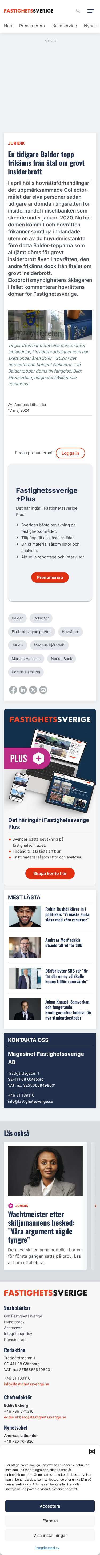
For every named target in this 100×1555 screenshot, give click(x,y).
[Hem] (29, 11)
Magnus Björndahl (49, 645)
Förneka (50, 1520)
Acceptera (50, 1506)
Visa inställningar (50, 1535)
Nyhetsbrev (14, 1322)
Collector (41, 618)
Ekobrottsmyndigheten (31, 631)
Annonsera (13, 1327)
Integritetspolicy (47, 1548)
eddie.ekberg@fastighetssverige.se (35, 1417)
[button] (92, 1451)
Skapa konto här (50, 873)
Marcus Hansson (26, 658)
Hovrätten (70, 631)
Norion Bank (61, 658)
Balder (17, 618)
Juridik (16, 143)
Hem (8, 25)
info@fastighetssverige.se (30, 1101)
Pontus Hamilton (26, 672)
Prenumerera (32, 25)
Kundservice (65, 25)
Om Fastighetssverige (23, 1316)
